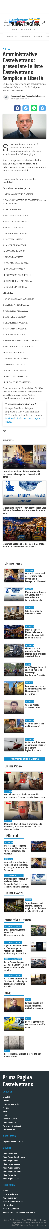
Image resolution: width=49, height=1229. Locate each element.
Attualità (12, 36)
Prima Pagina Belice (10, 1153)
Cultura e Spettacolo (11, 1104)
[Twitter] (25, 108)
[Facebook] (17, 108)
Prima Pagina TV (9, 1122)
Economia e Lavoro (10, 1118)
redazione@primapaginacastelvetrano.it (19, 1212)
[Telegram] (42, 108)
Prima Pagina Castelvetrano (14, 1157)
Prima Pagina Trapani (11, 1178)
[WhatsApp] (34, 108)
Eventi (5, 1111)
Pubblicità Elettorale (11, 1209)
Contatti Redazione (10, 1194)
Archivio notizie (9, 1129)
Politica (38, 36)
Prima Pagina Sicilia (11, 1175)
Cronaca (25, 36)
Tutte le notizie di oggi (12, 1126)
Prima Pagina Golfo (10, 1160)
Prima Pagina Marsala (11, 1164)
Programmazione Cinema (13, 1141)
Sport (5, 1115)
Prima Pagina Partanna (12, 1171)
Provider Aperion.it (10, 1198)
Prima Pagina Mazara (11, 1168)
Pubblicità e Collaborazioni (13, 1201)
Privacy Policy (8, 1205)
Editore (5, 1190)
